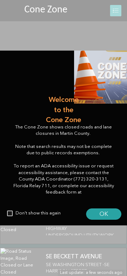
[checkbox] (10, 213)
